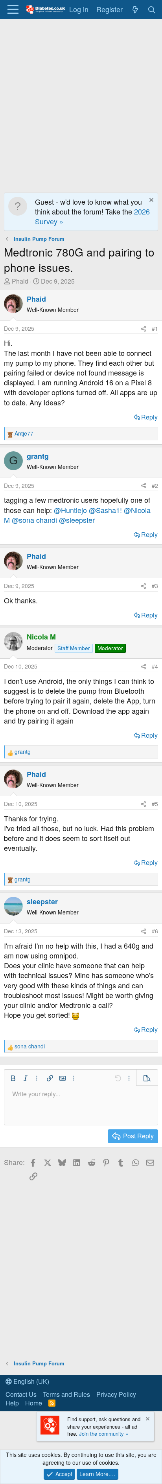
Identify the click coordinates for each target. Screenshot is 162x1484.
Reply (149, 416)
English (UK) (30, 1381)
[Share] (143, 329)
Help (12, 1402)
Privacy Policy (116, 1394)
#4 (155, 666)
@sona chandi (34, 520)
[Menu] (13, 9)
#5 (155, 804)
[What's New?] (135, 9)
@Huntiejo (70, 510)
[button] (13, 1078)
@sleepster (77, 520)
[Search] (152, 9)
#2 (155, 485)
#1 (155, 328)
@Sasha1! (105, 510)
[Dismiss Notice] (150, 201)
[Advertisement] (81, 104)
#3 (155, 586)
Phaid (20, 281)
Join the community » (103, 1433)
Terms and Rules (66, 1394)
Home (33, 1402)
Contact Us (21, 1394)
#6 (155, 931)
